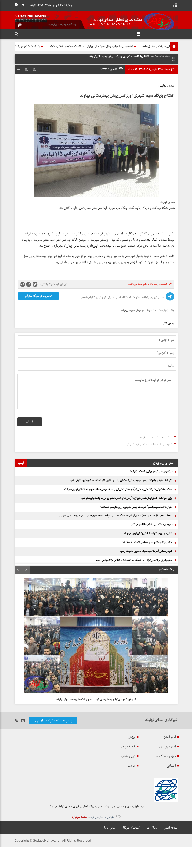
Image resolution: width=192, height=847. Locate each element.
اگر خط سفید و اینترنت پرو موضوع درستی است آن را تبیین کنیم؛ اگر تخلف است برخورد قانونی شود (121, 480)
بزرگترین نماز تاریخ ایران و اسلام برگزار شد (150, 471)
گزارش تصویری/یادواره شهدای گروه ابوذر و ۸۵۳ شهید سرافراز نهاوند (96, 699)
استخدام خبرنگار (131, 827)
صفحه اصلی (171, 827)
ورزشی (131, 737)
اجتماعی (171, 765)
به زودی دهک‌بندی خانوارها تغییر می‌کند (151, 524)
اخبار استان (169, 737)
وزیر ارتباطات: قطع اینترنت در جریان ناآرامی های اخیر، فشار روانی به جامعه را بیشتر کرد (126, 498)
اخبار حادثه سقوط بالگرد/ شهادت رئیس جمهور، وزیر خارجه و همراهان (136, 507)
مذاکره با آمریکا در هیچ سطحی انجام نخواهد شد (147, 542)
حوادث (131, 765)
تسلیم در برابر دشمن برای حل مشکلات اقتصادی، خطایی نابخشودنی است (134, 560)
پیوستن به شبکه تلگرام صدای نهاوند (53, 720)
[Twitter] (35, 285)
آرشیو (20, 463)
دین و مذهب (128, 756)
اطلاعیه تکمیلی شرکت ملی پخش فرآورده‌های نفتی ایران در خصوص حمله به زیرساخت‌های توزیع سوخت (118, 489)
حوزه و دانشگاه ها (166, 756)
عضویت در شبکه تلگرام (38, 295)
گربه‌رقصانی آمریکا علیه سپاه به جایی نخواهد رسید (146, 551)
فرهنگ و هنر (127, 746)
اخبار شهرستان (167, 746)
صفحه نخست (162, 56)
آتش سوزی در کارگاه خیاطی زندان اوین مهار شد (147, 533)
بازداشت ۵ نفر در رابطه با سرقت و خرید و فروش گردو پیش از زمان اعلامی (67, 46)
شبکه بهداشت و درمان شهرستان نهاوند (138, 310)
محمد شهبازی (79, 817)
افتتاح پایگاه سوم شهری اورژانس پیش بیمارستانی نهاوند (127, 95)
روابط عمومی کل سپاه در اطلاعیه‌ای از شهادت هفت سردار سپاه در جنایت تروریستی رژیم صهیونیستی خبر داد (115, 515)
